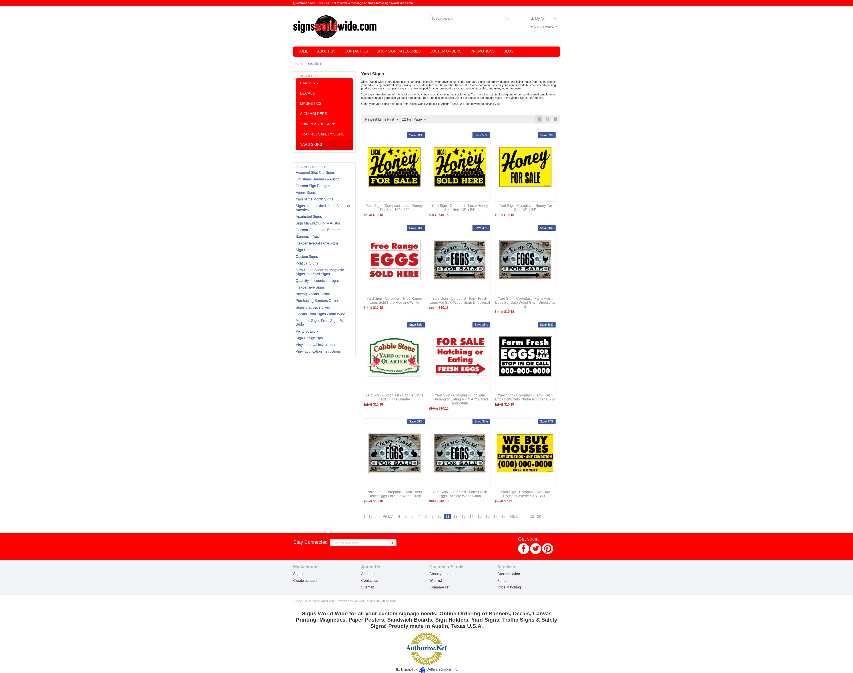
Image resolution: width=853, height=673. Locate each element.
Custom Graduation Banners (318, 230)
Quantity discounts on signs (317, 281)
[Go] (392, 543)
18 (503, 516)
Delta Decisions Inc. (442, 669)
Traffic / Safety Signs (322, 134)
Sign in (298, 574)
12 (455, 516)
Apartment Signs (309, 216)
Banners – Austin (309, 236)
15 (479, 516)
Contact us (369, 580)
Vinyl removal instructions (316, 345)
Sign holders (313, 114)
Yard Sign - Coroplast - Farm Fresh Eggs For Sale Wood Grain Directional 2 (525, 302)
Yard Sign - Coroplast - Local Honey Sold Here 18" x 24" (459, 208)
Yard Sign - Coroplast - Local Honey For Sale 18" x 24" (394, 208)
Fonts (501, 580)
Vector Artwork (307, 331)
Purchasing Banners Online (317, 301)
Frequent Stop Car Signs (315, 172)
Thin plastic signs (318, 124)
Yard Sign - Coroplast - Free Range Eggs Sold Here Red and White (394, 300)
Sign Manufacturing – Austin (318, 223)
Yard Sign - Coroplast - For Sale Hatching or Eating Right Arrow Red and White (460, 399)
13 (463, 516)
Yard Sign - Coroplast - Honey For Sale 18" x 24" (525, 208)
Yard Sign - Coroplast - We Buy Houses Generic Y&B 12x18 (525, 494)
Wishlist (435, 580)
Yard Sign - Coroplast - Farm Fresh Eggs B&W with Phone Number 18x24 (525, 397)
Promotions (482, 51)
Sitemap (367, 587)
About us (368, 574)
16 (487, 516)
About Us (326, 51)
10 (440, 516)
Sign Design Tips (309, 338)
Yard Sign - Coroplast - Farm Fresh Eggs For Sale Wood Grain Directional (460, 300)
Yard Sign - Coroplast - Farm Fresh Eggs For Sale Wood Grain (459, 494)
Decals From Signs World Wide (320, 314)
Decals (307, 93)
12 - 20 (535, 516)
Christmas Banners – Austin (317, 179)
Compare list (439, 587)
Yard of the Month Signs (314, 199)
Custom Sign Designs (313, 186)
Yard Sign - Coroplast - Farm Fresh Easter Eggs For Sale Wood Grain (394, 494)
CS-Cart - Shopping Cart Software (375, 600)
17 (495, 516)
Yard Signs (311, 144)
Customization (508, 574)
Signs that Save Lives (313, 307)
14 (471, 516)
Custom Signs (307, 257)
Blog (508, 51)
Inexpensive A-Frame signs (317, 243)
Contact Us (356, 51)
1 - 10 (368, 516)
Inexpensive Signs (310, 287)
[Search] (505, 19)
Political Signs (307, 263)
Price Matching (509, 587)
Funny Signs (306, 192)
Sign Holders (306, 250)
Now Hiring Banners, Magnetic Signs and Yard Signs (320, 272)
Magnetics (310, 103)
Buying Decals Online (313, 294)
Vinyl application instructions (318, 351)
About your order (442, 574)
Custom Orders (446, 51)
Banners (309, 83)
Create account (305, 580)
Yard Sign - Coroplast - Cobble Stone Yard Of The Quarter (394, 397)
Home (303, 51)
